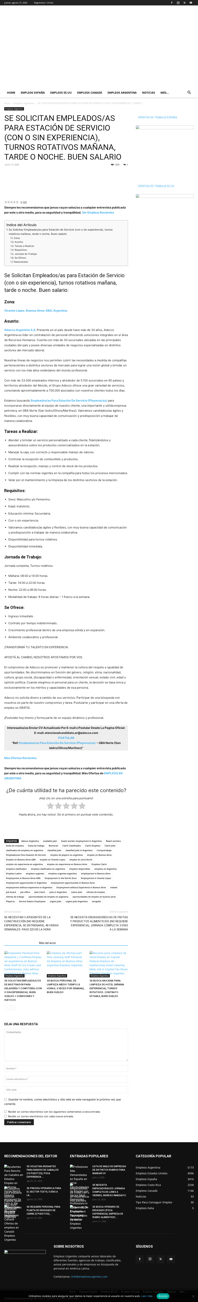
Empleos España (33, 92)
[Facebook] (172, 2)
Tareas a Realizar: (24, 245)
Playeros (10, 901)
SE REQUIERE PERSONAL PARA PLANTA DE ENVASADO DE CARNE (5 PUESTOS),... (43, 1210)
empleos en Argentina (105, 868)
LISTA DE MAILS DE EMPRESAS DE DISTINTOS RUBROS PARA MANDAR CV (109, 1170)
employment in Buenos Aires (95, 873)
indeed (113, 887)
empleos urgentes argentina (62, 873)
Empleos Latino (14, 873)
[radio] (50, 806)
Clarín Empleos (92, 845)
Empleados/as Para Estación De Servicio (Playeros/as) (69, 400)
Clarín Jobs (110, 845)
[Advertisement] (123, 19)
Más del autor (47, 943)
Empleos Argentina (122, 92)
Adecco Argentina (30, 841)
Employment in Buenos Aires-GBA (23, 878)
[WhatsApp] (17, 173)
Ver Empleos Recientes (98, 212)
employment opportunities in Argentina (26, 882)
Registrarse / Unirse (43, 2)
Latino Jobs (76, 892)
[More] (35, 173)
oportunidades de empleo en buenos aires (94, 896)
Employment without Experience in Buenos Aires (81, 887)
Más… (164, 92)
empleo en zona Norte (80, 859)
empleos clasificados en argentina (48, 868)
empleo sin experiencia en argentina (24, 864)
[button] (189, 93)
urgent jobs (55, 901)
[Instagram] (178, 2)
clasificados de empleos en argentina (24, 850)
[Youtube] (191, 2)
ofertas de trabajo (15, 896)
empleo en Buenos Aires (99, 854)
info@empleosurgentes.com (89, 1276)
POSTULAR (66, 738)
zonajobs (96, 901)
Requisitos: (21, 249)
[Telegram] (26, 173)
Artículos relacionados (20, 943)
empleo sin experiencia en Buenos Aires (67, 864)
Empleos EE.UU (61, 92)
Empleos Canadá (89, 92)
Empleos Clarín (99, 864)
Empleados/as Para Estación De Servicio (26, 854)
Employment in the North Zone (61, 878)
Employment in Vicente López (96, 878)
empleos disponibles (79, 868)
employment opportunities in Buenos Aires (73, 882)
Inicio (7, 103)
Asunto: (19, 241)
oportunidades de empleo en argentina (48, 896)
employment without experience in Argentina (29, 887)
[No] (193, 1296)
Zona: (17, 238)
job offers (25, 892)
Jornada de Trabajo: (26, 253)
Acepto (163, 1296)
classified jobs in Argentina (79, 850)
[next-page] (12, 1007)
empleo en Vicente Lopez (52, 859)
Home (11, 92)
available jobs (50, 841)
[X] (184, 2)
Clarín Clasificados (71, 845)
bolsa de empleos (15, 845)
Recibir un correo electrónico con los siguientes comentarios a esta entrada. (54, 1111)
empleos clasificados (16, 868)
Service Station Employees (32, 901)
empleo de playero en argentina (66, 854)
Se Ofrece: (20, 257)
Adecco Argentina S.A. (20, 330)
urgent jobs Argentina (77, 901)
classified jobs (54, 850)
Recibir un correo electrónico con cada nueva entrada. (41, 1116)
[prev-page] (6, 1007)
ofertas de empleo (95, 892)
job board (11, 892)
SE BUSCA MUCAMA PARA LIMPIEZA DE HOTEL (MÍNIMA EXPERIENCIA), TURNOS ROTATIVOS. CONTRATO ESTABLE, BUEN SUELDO (107, 988)
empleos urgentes (35, 873)
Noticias (148, 92)
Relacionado (21, 261)
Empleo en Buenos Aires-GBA (21, 859)
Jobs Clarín (39, 892)
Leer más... (148, 1296)
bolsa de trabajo (36, 845)
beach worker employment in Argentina (81, 841)
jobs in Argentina (58, 892)
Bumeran (53, 845)
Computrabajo (104, 850)
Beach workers (113, 841)
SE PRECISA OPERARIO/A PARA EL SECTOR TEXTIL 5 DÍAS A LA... (44, 1192)
